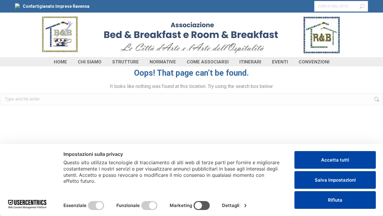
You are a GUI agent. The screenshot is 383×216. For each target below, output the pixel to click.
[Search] (362, 6)
